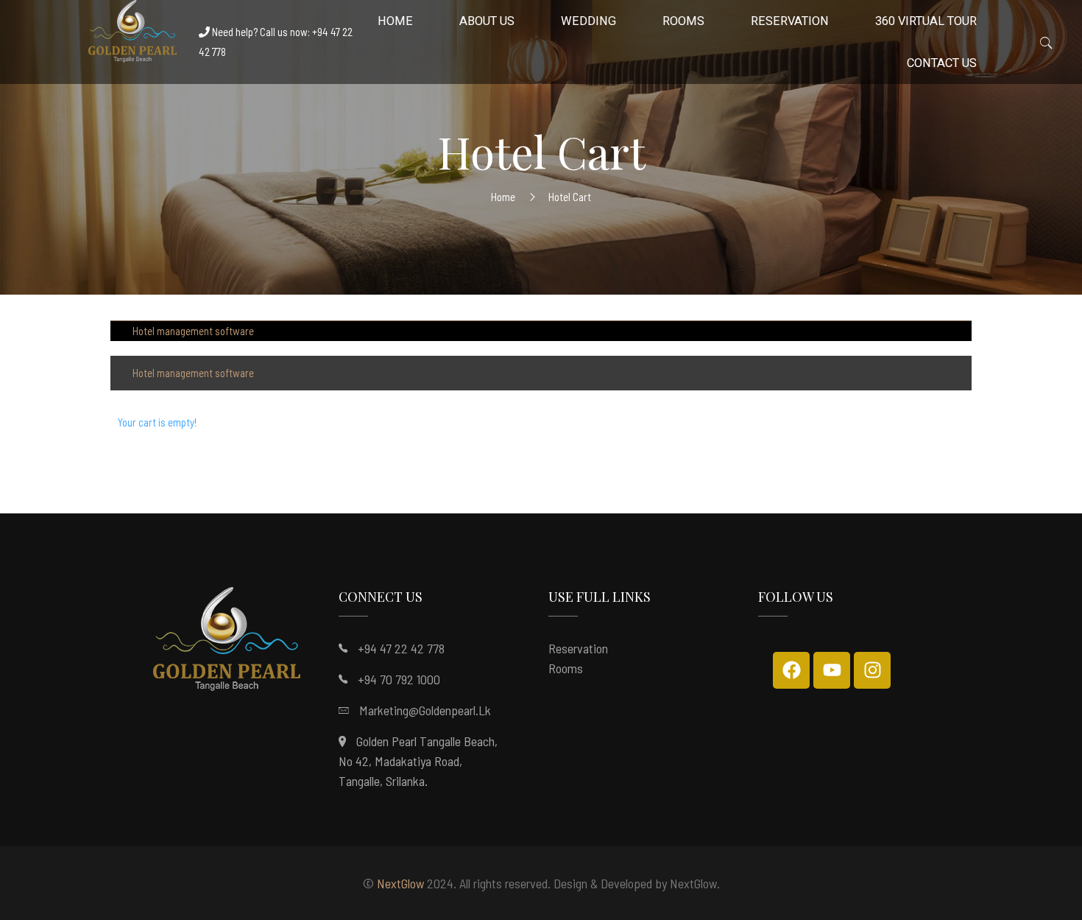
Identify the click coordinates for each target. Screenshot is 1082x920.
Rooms (565, 668)
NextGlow (400, 883)
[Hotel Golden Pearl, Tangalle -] (132, 35)
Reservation (578, 648)
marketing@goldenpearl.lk (425, 710)
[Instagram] (872, 670)
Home (503, 196)
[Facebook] (791, 670)
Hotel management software (193, 330)
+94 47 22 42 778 (401, 648)
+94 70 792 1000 (399, 679)
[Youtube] (831, 670)
